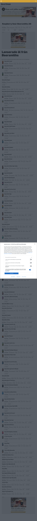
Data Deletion (13, 276)
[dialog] (18, 260)
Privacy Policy (24, 276)
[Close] (35, 244)
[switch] (30, 259)
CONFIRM (11, 273)
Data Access (18, 276)
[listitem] (18, 257)
